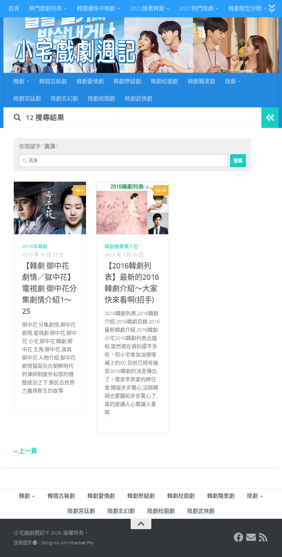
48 (163, 190)
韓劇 (18, 81)
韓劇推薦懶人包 (121, 246)
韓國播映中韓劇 (96, 8)
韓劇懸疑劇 (127, 81)
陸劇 (230, 81)
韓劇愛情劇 (90, 81)
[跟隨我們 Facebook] (238, 537)
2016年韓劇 (34, 246)
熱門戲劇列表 (45, 8)
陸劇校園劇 (101, 98)
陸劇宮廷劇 (27, 98)
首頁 (13, 8)
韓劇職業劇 (201, 81)
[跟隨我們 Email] (251, 537)
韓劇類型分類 (244, 8)
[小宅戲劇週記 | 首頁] (76, 51)
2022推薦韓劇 (147, 8)
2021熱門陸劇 (196, 8)
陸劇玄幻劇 (64, 98)
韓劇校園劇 (164, 81)
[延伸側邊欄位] (270, 117)
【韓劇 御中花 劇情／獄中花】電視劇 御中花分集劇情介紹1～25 (49, 288)
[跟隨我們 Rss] (263, 537)
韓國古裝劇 (53, 81)
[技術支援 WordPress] (35, 542)
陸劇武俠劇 (138, 98)
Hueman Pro (82, 542)
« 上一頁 (25, 451)
